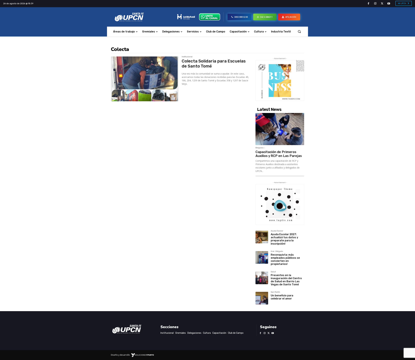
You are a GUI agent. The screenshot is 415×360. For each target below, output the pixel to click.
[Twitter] (382, 3)
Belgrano (259, 148)
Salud (273, 272)
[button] (299, 31)
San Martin (275, 292)
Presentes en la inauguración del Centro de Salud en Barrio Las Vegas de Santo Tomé (286, 280)
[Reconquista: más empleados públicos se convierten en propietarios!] (261, 257)
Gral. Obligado (277, 251)
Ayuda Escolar (277, 231)
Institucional (187, 57)
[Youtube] (388, 3)
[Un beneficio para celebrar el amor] (261, 298)
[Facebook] (368, 3)
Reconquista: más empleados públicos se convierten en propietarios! (285, 259)
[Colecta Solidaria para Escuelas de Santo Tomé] (144, 78)
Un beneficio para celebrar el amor (282, 297)
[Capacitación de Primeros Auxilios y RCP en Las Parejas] (279, 129)
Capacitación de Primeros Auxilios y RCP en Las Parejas (278, 154)
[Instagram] (375, 3)
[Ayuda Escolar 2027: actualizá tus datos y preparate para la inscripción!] (261, 237)
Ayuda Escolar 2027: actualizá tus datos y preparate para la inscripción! (284, 239)
